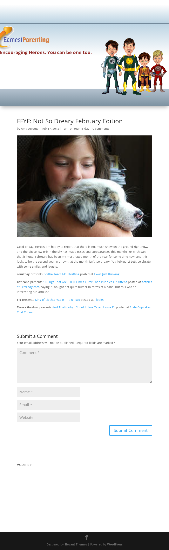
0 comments (101, 128)
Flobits (99, 300)
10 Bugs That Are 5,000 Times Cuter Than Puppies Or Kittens (85, 282)
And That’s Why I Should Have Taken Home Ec (83, 307)
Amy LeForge (30, 128)
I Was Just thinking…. (108, 274)
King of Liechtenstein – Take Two (57, 300)
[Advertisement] (92, 13)
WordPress (115, 544)
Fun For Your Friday (75, 128)
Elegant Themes (76, 544)
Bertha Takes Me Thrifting (61, 274)
